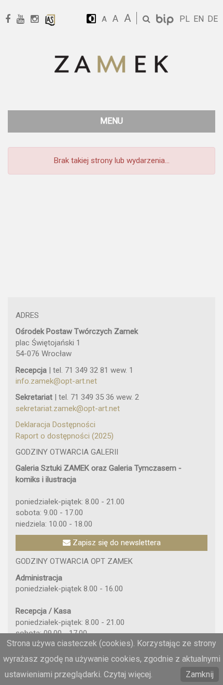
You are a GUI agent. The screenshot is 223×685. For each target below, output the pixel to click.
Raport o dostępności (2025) (65, 436)
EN (198, 19)
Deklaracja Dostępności (55, 424)
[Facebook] (11, 19)
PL (184, 19)
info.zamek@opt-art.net (56, 381)
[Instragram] (38, 19)
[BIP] (166, 19)
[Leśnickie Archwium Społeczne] (50, 19)
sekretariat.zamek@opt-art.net (68, 408)
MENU (111, 121)
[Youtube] (24, 19)
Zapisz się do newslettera (116, 542)
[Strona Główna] (111, 65)
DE (212, 19)
